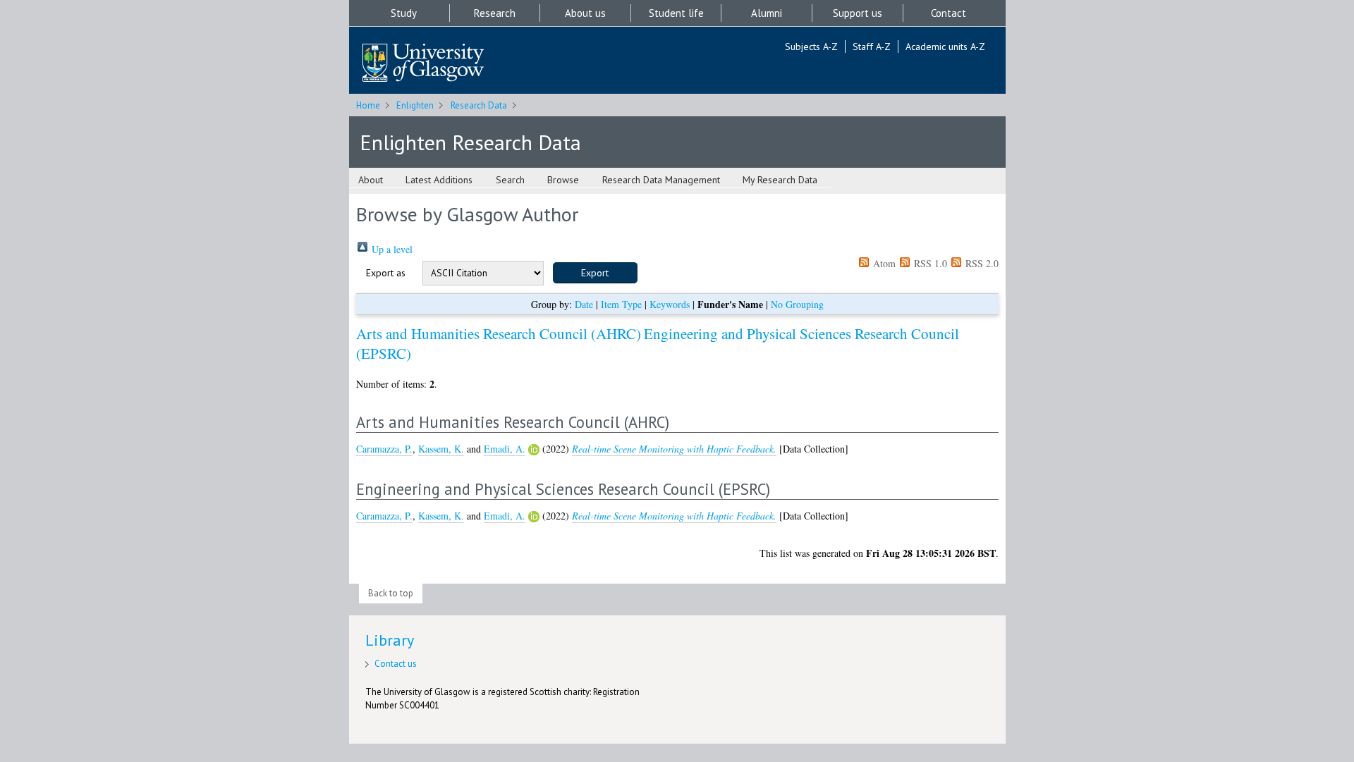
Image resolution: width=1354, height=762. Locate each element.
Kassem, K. (441, 448)
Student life (676, 13)
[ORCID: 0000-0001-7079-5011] (533, 449)
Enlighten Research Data (470, 142)
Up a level (391, 249)
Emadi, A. (504, 448)
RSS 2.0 (981, 263)
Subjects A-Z (811, 46)
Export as (385, 272)
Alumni (766, 13)
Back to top (390, 593)
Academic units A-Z (945, 46)
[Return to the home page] (423, 64)
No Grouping (797, 304)
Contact (948, 13)
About (370, 179)
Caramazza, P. (384, 448)
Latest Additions (438, 179)
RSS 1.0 (929, 263)
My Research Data (780, 179)
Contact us (395, 664)
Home (368, 105)
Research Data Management (661, 179)
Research (495, 13)
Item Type (621, 304)
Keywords (669, 304)
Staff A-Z (872, 46)
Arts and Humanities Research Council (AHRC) (498, 333)
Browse (563, 179)
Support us (857, 13)
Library (389, 640)
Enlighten (415, 105)
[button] (595, 272)
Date (584, 304)
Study (404, 13)
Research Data (479, 105)
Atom (883, 263)
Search (510, 179)
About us (585, 13)
